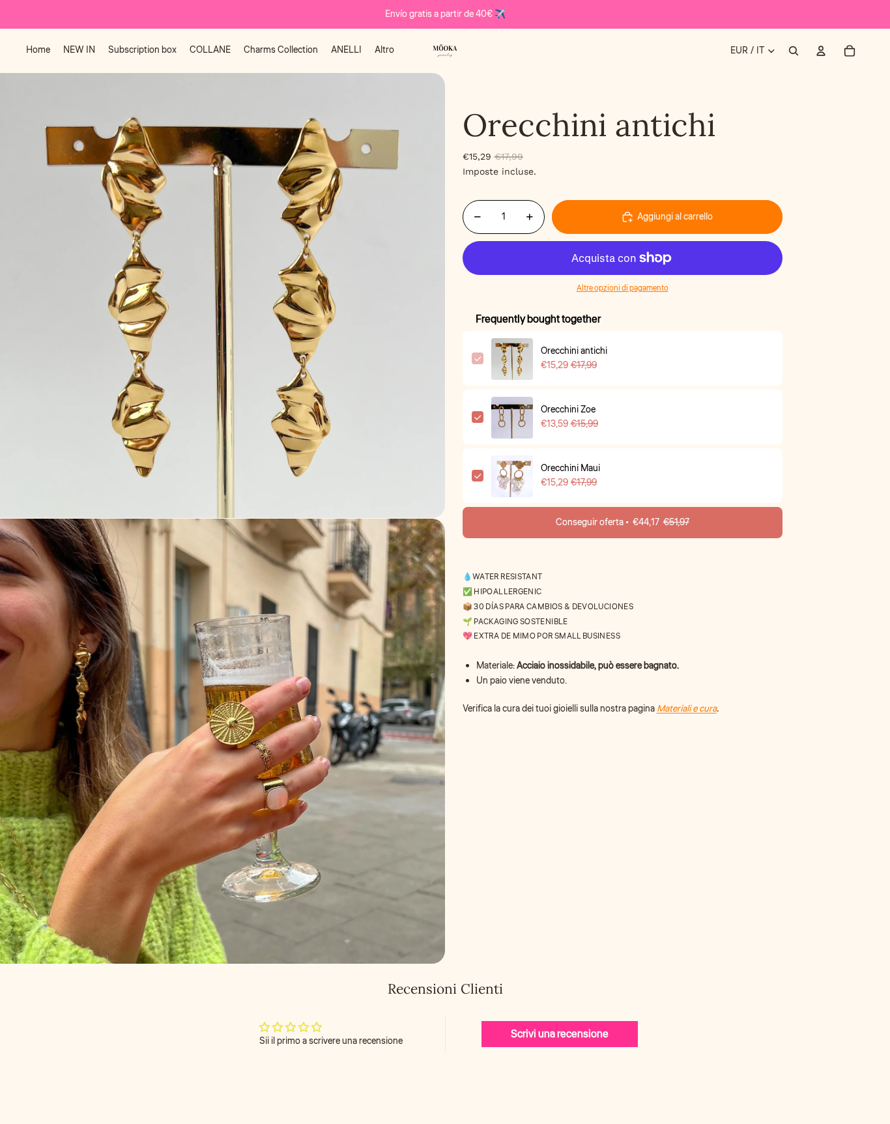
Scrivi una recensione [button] (560, 1034)
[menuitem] (38, 50)
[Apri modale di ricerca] (793, 50)
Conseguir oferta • (622, 523)
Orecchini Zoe (568, 410)
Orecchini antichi (574, 351)
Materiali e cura (687, 708)
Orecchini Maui (570, 469)
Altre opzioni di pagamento (622, 288)
